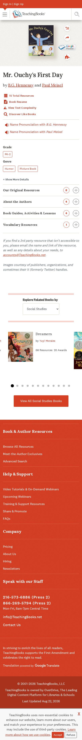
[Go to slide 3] (22, 386)
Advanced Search (15, 461)
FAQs (6, 519)
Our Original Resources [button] (35, 190)
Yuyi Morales (47, 341)
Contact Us (11, 625)
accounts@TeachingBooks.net (24, 255)
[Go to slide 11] (64, 386)
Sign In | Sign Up (13, 4)
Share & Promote (15, 511)
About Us (9, 554)
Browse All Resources (18, 447)
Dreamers (44, 334)
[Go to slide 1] (12, 386)
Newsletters (11, 569)
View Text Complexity (21, 108)
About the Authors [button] (35, 202)
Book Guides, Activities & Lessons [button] (35, 213)
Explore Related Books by (40, 300)
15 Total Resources (21, 96)
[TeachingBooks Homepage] (27, 14)
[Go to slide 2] (17, 386)
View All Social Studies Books (41, 401)
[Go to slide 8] (48, 386)
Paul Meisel (52, 85)
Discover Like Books (22, 114)
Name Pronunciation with (38, 124)
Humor (9, 168)
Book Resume (18, 102)
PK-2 (8, 154)
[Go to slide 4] (28, 386)
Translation (11, 665)
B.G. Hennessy (21, 85)
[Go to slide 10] (59, 386)
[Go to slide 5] (33, 386)
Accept (58, 735)
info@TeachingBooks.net (22, 617)
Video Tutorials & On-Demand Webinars (31, 489)
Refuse (70, 735)
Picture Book (28, 168)
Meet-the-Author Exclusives (22, 454)
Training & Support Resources (24, 504)
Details (16, 179)
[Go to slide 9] (54, 386)
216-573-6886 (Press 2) (26, 597)
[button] (5, 14)
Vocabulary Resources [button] (35, 225)
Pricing (8, 547)
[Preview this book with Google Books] (67, 47)
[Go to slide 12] (69, 386)
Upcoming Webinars (17, 497)
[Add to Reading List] (67, 28)
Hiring (7, 561)
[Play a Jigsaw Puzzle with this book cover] (67, 57)
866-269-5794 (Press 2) (27, 603)
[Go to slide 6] (38, 386)
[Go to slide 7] (43, 386)
